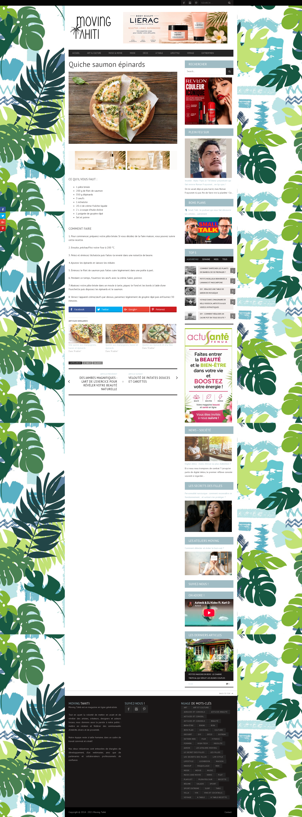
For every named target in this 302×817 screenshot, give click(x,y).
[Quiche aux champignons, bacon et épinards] (122, 333)
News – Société (200, 430)
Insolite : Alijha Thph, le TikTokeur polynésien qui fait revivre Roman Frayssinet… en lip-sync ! (208, 182)
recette (222, 779)
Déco (145, 53)
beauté (214, 721)
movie (198, 770)
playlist (188, 779)
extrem (222, 734)
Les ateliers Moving (204, 541)
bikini (202, 725)
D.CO (191, 684)
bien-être (188, 725)
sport (213, 784)
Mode (132, 53)
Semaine (206, 259)
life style (218, 757)
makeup (188, 766)
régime (187, 784)
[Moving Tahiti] (93, 28)
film (204, 739)
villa (186, 793)
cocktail (204, 730)
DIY (199, 734)
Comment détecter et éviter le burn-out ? (204, 548)
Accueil (76, 53)
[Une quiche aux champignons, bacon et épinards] (85, 333)
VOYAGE (187, 797)
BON (213, 725)
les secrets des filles (195, 757)
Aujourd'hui (192, 259)
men (217, 766)
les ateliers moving (206, 748)
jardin (187, 748)
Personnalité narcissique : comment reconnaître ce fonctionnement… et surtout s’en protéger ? (208, 495)
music (210, 770)
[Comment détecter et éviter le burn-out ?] (208, 563)
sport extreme (191, 788)
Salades (97, 363)
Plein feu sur (199, 132)
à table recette (219, 797)
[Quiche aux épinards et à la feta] (159, 333)
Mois (216, 259)
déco (209, 734)
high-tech (203, 743)
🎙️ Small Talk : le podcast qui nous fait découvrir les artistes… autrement (208, 212)
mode (186, 770)
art (185, 707)
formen (188, 743)
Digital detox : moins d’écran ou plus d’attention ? (208, 463)
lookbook (204, 761)
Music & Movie (115, 53)
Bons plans (197, 203)
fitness (216, 739)
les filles (215, 752)
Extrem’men (208, 53)
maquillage (203, 766)
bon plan (188, 730)
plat (220, 775)
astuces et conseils (194, 721)
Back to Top (224, 693)
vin (196, 793)
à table (201, 797)
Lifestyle (175, 53)
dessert (188, 734)
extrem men (190, 739)
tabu (218, 788)
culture (219, 730)
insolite (218, 743)
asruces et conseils (194, 712)
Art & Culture (94, 53)
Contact (228, 812)
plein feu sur (205, 779)
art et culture (201, 707)
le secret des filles (194, 752)
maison (220, 761)
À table (159, 53)
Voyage (190, 53)
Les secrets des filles (205, 486)
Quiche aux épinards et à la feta (157, 344)
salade (200, 784)
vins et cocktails (213, 793)
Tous (224, 259)
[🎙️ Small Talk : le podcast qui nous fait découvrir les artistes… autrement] (208, 230)
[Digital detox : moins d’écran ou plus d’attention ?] (208, 448)
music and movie (192, 775)
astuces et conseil (194, 716)
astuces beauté (219, 712)
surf (207, 788)
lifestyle (188, 761)
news (209, 775)
